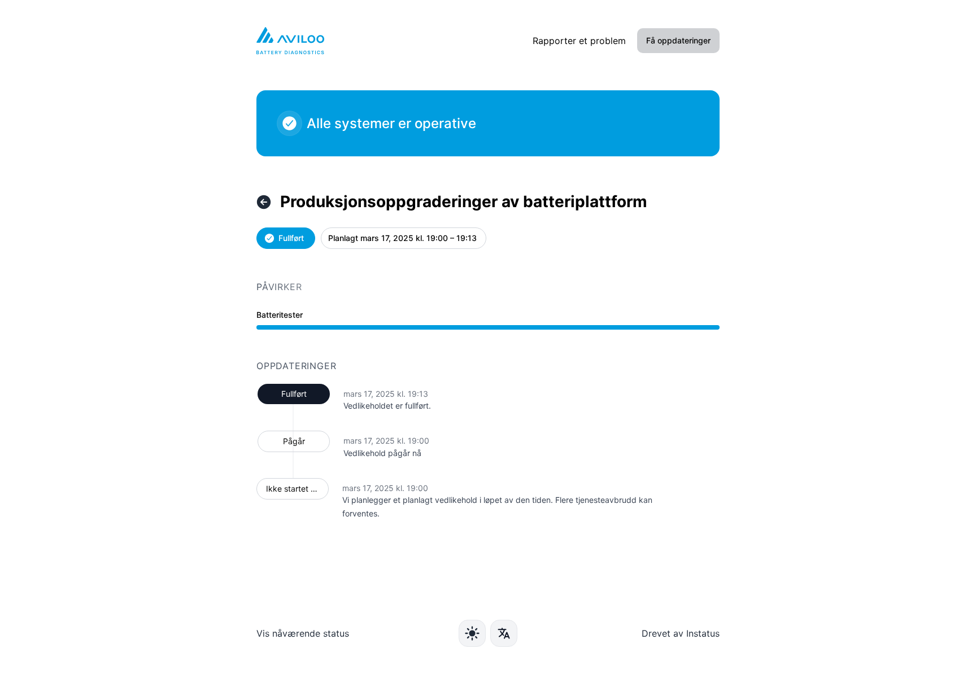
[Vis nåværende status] (264, 202)
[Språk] (503, 633)
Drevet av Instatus (681, 633)
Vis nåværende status (302, 633)
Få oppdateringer (678, 40)
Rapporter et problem (579, 40)
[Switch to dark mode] (472, 633)
